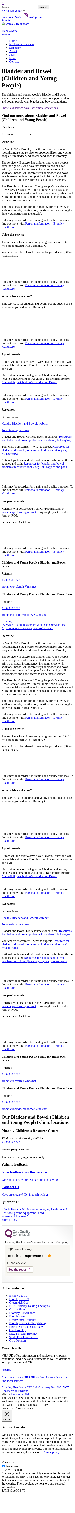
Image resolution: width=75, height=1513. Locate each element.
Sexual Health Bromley (23, 1333)
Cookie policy (51, 1452)
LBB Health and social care (26, 1326)
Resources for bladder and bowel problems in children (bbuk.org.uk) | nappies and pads (34, 465)
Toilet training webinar (15, 430)
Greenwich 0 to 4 (19, 1302)
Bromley (7, 621)
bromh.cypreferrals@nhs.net (19, 512)
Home (13, 40)
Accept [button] (46, 1404)
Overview (8, 624)
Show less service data (15, 108)
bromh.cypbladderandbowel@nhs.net (24, 614)
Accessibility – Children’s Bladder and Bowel (29, 382)
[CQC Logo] (17, 1236)
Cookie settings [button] (27, 1404)
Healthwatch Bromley (22, 1319)
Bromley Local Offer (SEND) (27, 1323)
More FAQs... (10, 1219)
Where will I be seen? (15, 1216)
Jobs (12, 54)
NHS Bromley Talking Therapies (29, 1306)
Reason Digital (20, 1394)
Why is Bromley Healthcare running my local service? (34, 1209)
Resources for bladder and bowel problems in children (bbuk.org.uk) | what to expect (35, 450)
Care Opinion (17, 1340)
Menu (5, 30)
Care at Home (17, 1309)
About (13, 51)
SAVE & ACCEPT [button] (13, 1490)
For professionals (43, 628)
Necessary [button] (8, 1462)
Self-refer (15, 47)
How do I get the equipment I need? (23, 1213)
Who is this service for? (51, 624)
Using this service (25, 624)
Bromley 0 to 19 (19, 1299)
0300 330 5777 (11, 580)
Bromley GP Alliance (22, 1313)
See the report (17, 1269)
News (12, 58)
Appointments (10, 628)
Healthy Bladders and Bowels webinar (25, 423)
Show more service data (44, 108)
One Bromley (17, 1330)
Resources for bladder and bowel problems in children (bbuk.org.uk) (37, 438)
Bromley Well (17, 1316)
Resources (25, 628)
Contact (14, 61)
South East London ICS (23, 1337)
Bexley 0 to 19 (18, 1295)
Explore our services (21, 44)
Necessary (12, 1466)
